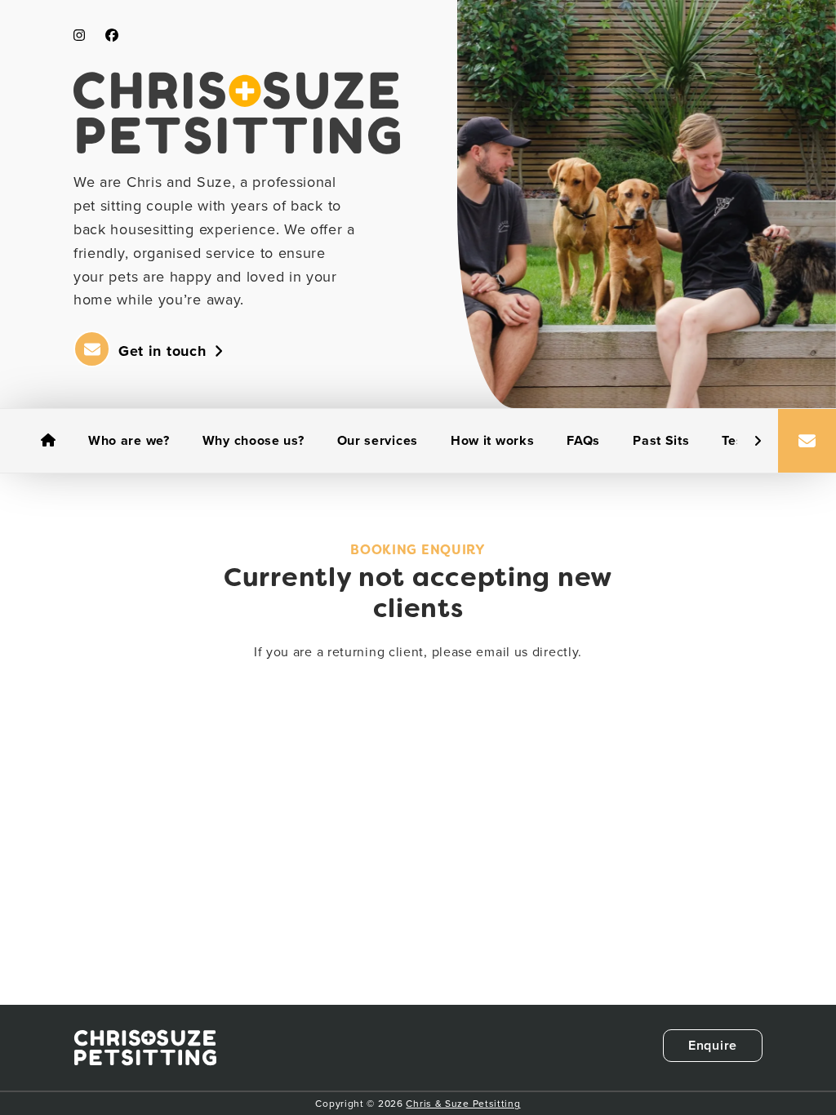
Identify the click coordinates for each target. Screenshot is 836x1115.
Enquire (712, 1045)
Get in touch (162, 351)
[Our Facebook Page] (111, 35)
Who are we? (129, 440)
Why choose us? (253, 440)
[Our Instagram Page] (79, 35)
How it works (492, 440)
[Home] (48, 441)
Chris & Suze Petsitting (463, 1103)
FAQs (583, 440)
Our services (377, 440)
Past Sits (661, 440)
